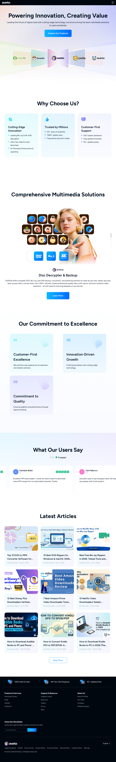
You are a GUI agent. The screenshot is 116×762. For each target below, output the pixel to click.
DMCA (20, 748)
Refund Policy (65, 748)
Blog (42, 710)
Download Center (11, 696)
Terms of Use (29, 748)
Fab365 (7, 703)
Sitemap (87, 748)
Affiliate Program (83, 706)
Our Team (80, 700)
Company (80, 703)
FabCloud (8, 706)
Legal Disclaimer (10, 748)
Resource (44, 700)
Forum (43, 706)
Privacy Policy (40, 748)
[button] (58, 33)
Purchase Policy (52, 748)
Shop (6, 700)
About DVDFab (82, 696)
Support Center (46, 696)
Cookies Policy (77, 748)
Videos (43, 703)
